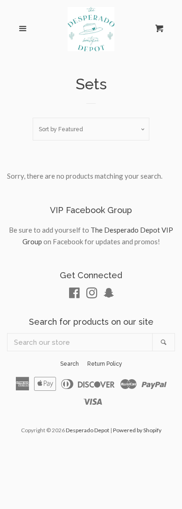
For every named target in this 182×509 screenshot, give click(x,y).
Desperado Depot (87, 430)
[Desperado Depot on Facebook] (74, 294)
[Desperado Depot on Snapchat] (109, 294)
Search (69, 364)
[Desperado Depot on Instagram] (92, 294)
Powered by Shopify (137, 430)
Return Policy (104, 364)
